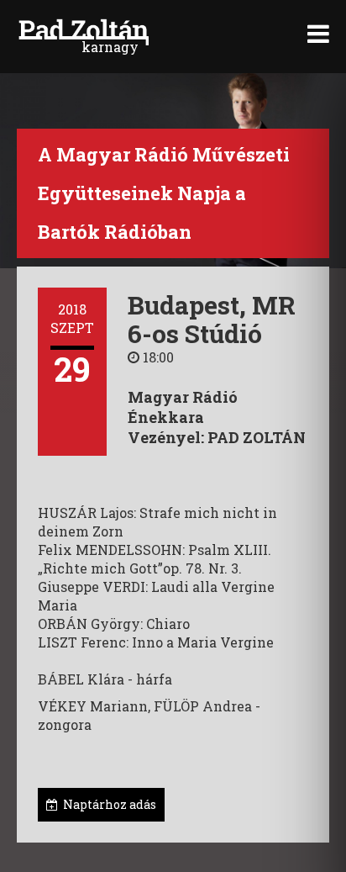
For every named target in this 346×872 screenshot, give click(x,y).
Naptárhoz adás (107, 804)
